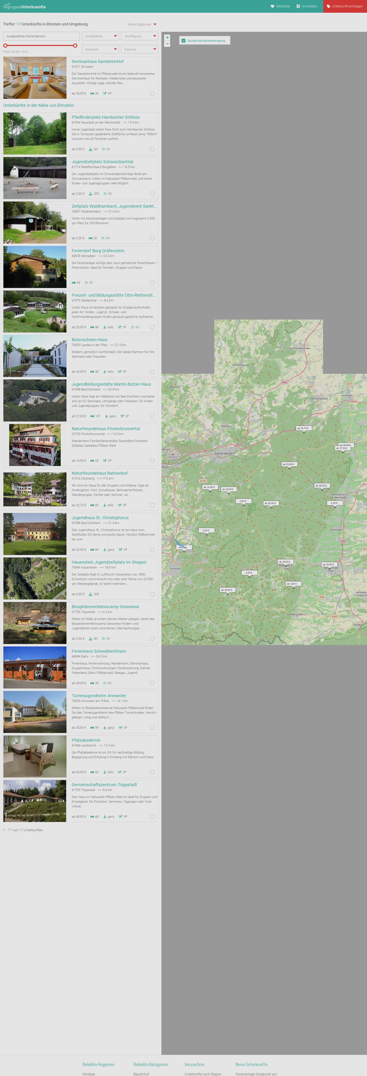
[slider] (5, 45)
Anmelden (309, 6)
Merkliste (283, 6)
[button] (333, 502)
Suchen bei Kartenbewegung (206, 40)
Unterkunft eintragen (347, 6)
